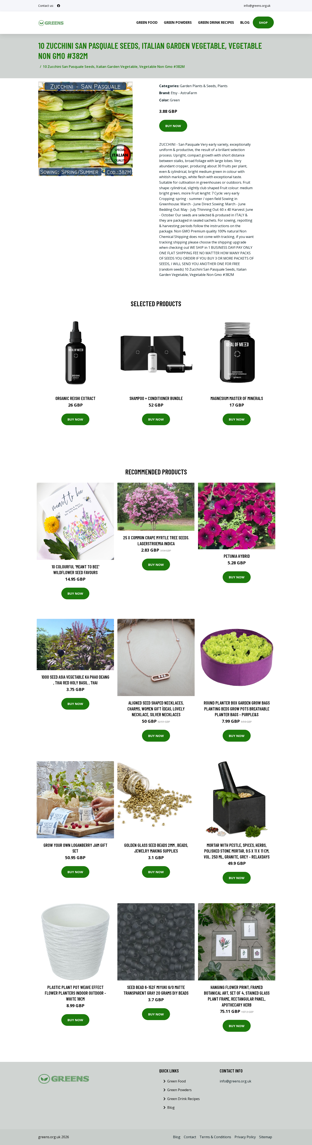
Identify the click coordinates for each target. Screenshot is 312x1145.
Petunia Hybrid (237, 556)
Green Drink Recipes (216, 22)
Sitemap (265, 1137)
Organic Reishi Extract (75, 398)
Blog (245, 22)
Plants (223, 86)
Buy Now (173, 126)
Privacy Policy (245, 1137)
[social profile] (58, 6)
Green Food (146, 22)
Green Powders (178, 22)
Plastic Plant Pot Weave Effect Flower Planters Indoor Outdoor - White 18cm (75, 992)
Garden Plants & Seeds (198, 86)
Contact (190, 1137)
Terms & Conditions (215, 1137)
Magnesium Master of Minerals (237, 398)
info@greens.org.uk (257, 6)
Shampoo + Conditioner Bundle (156, 398)
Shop (263, 22)
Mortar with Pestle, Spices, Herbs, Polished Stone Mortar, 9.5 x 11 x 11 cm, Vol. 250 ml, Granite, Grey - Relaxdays (237, 850)
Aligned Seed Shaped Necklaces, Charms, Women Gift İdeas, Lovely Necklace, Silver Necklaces (156, 708)
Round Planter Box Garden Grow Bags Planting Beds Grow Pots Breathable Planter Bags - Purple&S (237, 708)
